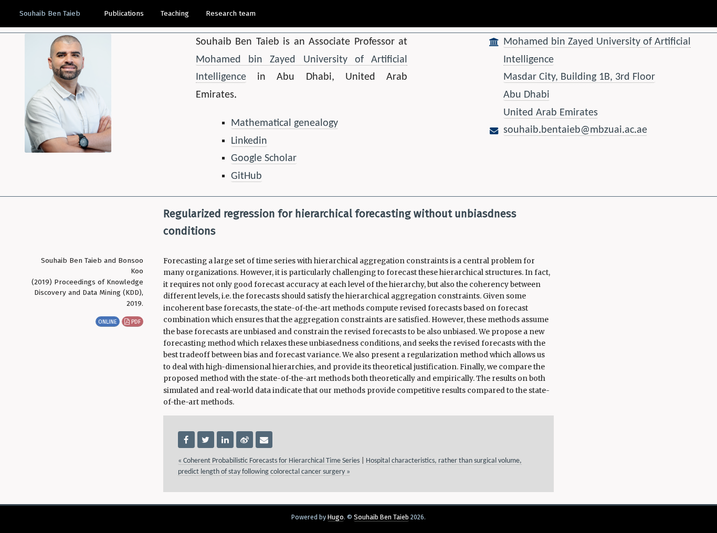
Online (107, 321)
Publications (124, 13)
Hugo (336, 517)
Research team (231, 13)
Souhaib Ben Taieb (49, 13)
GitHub (246, 176)
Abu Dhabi (526, 95)
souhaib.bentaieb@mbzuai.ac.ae (575, 130)
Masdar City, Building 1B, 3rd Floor (579, 77)
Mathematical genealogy (284, 123)
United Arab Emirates (550, 113)
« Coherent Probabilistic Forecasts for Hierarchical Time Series (269, 460)
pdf (135, 321)
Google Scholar (264, 158)
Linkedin (249, 141)
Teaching (175, 13)
